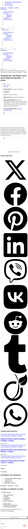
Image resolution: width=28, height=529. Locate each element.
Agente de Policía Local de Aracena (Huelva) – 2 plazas (12, 461)
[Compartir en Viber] (15, 282)
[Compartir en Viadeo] (15, 400)
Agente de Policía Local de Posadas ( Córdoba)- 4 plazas (13, 439)
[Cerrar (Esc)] (1, 526)
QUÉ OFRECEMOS (8, 32)
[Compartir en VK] (15, 310)
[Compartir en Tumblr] (15, 373)
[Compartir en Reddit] (15, 334)
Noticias (6, 86)
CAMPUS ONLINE (8, 40)
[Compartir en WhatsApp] (15, 428)
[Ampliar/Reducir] (5, 526)
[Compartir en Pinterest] (15, 230)
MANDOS (9, 37)
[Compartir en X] (15, 181)
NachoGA (11, 511)
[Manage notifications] (24, 526)
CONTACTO (7, 38)
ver (4, 83)
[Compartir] (2, 526)
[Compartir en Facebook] (15, 205)
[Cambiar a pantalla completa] (4, 526)
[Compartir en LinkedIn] (15, 258)
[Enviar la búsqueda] (15, 69)
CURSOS (6, 34)
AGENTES (9, 35)
